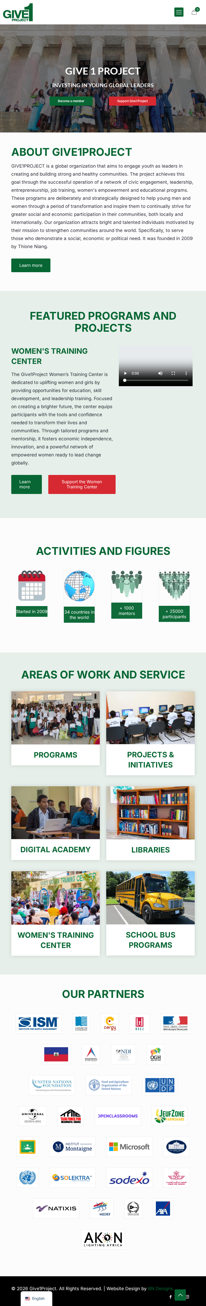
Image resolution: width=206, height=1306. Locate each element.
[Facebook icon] (170, 1296)
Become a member (71, 101)
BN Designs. (161, 1288)
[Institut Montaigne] (72, 1147)
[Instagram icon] (187, 1296)
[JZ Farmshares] (169, 1116)
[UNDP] (159, 1085)
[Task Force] (70, 1116)
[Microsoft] (129, 1147)
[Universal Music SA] (33, 1116)
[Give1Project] (18, 12)
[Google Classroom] (27, 1147)
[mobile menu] (178, 12)
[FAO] (109, 1085)
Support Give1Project (132, 101)
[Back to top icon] (180, 1295)
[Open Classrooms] (118, 1116)
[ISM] (39, 1023)
